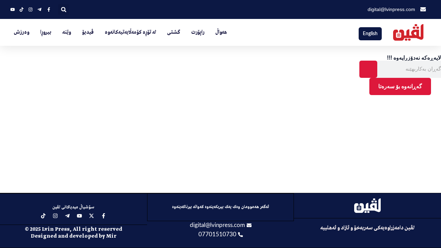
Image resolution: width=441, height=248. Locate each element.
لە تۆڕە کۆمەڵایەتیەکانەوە (130, 32)
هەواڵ (221, 32)
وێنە (66, 32)
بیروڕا (45, 32)
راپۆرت (197, 32)
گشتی (173, 32)
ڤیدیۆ (88, 32)
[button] (63, 9)
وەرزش (21, 32)
